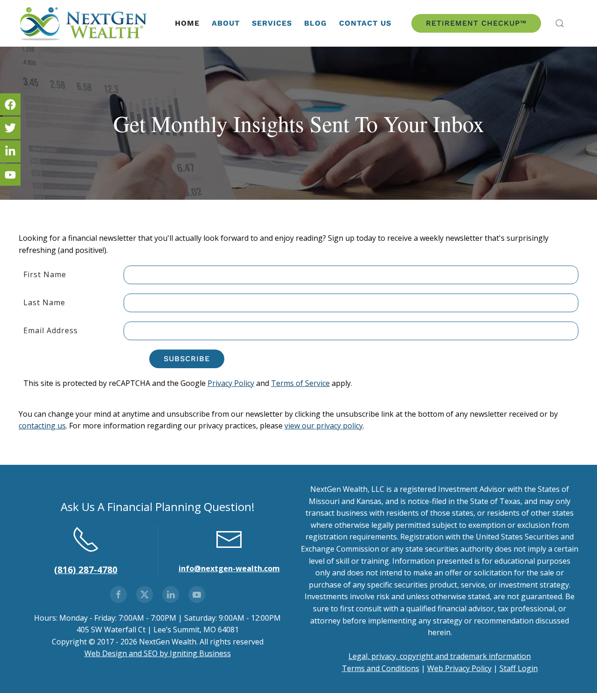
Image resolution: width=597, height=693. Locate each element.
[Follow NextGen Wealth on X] (144, 594)
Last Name (44, 302)
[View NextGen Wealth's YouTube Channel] (196, 594)
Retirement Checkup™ (476, 23)
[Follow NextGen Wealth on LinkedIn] (170, 594)
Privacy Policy (231, 383)
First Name (44, 274)
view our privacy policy (324, 425)
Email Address (50, 330)
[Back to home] (84, 23)
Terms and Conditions (380, 668)
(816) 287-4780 (86, 569)
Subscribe (187, 358)
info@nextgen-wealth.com (229, 568)
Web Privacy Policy (459, 668)
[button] (559, 23)
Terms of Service (300, 383)
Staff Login (519, 668)
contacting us (42, 425)
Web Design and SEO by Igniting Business (157, 653)
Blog (315, 23)
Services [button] (272, 23)
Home (187, 23)
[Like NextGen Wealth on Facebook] (118, 594)
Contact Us (365, 23)
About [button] (226, 23)
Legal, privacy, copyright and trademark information (439, 656)
